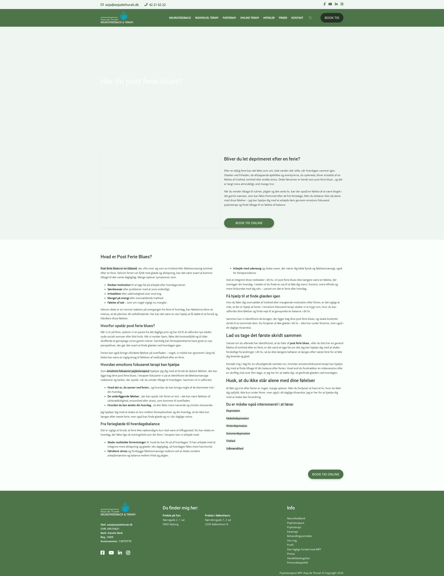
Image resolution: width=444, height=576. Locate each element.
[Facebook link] (325, 4)
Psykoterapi (294, 527)
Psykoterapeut (295, 523)
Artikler (269, 17)
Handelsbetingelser (298, 558)
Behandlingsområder (299, 536)
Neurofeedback (180, 17)
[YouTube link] (330, 4)
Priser (283, 17)
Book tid (332, 18)
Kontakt (297, 17)
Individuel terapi (206, 17)
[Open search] (310, 18)
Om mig (292, 540)
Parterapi (229, 17)
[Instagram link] (342, 4)
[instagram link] (128, 553)
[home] (117, 18)
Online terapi (249, 17)
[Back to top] (432, 565)
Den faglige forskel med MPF (304, 549)
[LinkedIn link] (336, 4)
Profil (290, 545)
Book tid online (249, 223)
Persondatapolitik (297, 562)
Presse (291, 553)
